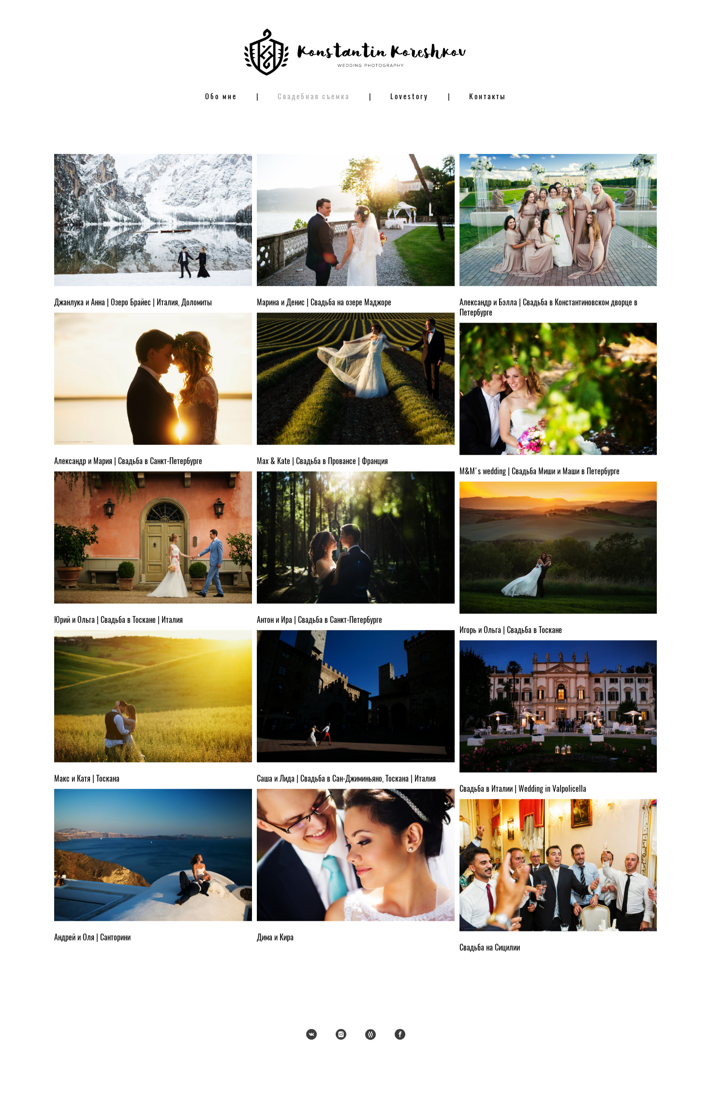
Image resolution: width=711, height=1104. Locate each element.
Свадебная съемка (314, 97)
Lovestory (409, 97)
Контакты (487, 97)
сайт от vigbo (355, 1081)
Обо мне (221, 97)
